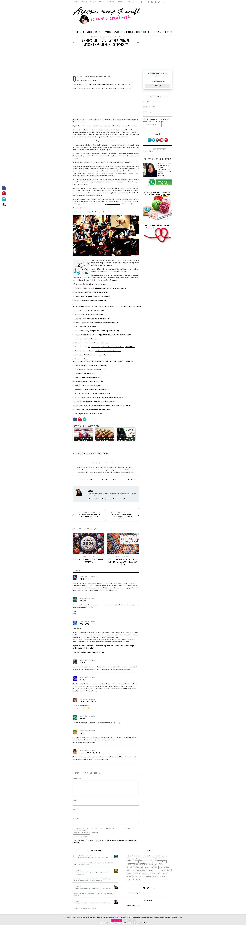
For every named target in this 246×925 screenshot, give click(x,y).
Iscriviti (158, 86)
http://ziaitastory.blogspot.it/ (91, 377)
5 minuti (142, 856)
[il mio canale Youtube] (162, 141)
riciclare (152, 873)
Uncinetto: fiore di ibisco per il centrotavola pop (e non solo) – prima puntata (93, 873)
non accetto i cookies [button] (129, 920)
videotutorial (136, 879)
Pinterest (117, 479)
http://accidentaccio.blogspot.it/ (95, 355)
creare (78, 453)
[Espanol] (161, 151)
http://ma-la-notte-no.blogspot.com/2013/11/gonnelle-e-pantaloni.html (107, 335)
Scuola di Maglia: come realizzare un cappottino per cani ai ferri (93, 888)
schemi (129, 876)
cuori (141, 861)
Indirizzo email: (147, 112)
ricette (168, 32)
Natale (129, 870)
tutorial (157, 32)
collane (163, 859)
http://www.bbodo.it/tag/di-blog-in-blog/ (105, 331)
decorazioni (148, 861)
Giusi (82, 733)
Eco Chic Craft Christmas (140, 864)
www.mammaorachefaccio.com (89, 339)
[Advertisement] (158, 17)
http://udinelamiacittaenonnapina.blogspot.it (95, 296)
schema (165, 873)
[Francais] (164, 151)
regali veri (145, 873)
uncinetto (79, 32)
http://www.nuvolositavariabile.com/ (91, 414)
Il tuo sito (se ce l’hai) (149, 106)
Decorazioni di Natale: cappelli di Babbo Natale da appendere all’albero (89, 515)
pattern (156, 870)
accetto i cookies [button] (116, 920)
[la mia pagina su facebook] (149, 141)
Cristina (84, 579)
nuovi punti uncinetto (139, 870)
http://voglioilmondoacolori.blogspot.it (110, 397)
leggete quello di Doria (112, 204)
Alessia (90, 490)
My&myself (94, 37)
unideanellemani (88, 701)
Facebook (91, 479)
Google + (132, 479)
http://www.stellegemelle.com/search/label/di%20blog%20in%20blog (111, 347)
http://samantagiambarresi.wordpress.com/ (104, 322)
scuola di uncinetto (138, 876)
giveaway (129, 867)
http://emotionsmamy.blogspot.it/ (95, 365)
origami (149, 870)
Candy (138, 859)
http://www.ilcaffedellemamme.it (99, 393)
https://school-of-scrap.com (98, 284)
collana (156, 859)
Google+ (113, 498)
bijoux (163, 856)
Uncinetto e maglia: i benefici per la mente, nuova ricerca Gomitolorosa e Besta (123, 562)
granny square (145, 867)
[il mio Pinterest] (166, 141)
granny (137, 867)
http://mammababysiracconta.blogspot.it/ (96, 409)
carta (143, 859)
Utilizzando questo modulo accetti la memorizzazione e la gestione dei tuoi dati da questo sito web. (105, 829)
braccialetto (130, 859)
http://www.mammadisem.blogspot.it (97, 389)
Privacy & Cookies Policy (174, 917)
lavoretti (118, 32)
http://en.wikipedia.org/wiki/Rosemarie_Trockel (88, 652)
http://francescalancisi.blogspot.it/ (98, 318)
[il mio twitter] (153, 141)
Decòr (129, 864)
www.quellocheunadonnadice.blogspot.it (92, 300)
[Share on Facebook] (75, 421)
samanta (84, 718)
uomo (106, 453)
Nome (75, 800)
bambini (146, 32)
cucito (98, 32)
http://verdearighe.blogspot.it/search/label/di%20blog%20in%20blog (107, 405)
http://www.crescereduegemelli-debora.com (100, 401)
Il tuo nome (146, 101)
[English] (154, 151)
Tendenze (102, 37)
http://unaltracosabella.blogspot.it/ (94, 369)
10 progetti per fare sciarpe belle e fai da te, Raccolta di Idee (92, 857)
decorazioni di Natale (159, 861)
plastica (163, 870)
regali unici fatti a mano (133, 873)
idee (138, 32)
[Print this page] (84, 421)
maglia (108, 32)
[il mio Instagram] (157, 141)
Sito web (76, 819)
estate (151, 864)
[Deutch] (158, 151)
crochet (129, 861)
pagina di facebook (110, 280)
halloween (154, 867)
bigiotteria (157, 856)
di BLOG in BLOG (122, 260)
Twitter (104, 479)
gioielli (161, 864)
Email (75, 809)
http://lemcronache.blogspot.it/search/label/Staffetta (108, 288)
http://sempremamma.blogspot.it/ (90, 385)
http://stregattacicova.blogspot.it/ (91, 381)
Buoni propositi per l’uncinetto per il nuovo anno (88, 560)
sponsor (148, 876)
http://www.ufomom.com (94, 314)
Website (90, 498)
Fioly (82, 662)
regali (168, 870)
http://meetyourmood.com (88, 326)
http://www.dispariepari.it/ (88, 373)
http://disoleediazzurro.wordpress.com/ (108, 351)
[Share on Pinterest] (80, 421)
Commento (77, 779)
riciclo (129, 32)
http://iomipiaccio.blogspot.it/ (94, 310)
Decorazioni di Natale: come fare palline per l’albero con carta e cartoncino (122, 515)
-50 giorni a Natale (132, 856)
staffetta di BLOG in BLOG (96, 84)
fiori (156, 864)
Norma (83, 600)
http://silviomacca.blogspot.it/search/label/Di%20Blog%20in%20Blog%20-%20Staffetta (103, 361)
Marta (83, 679)
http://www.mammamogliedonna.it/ (96, 292)
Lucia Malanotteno (90, 752)
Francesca (85, 624)
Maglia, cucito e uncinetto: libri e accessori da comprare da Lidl (93, 903)
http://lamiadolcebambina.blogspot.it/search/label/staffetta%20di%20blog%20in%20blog (111, 306)
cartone (150, 859)
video (89, 32)
